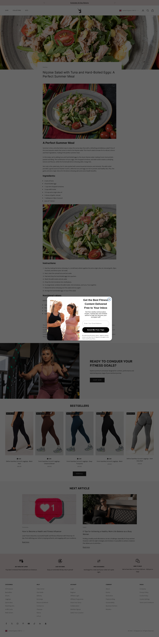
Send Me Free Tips (95, 330)
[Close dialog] (109, 299)
